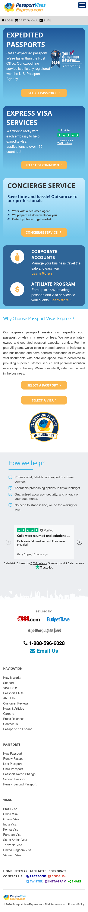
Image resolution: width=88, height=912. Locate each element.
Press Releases (13, 718)
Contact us (10, 724)
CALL (34, 20)
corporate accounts (44, 254)
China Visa (10, 814)
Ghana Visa (11, 819)
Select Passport (42, 93)
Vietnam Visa (12, 855)
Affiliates (38, 871)
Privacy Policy (76, 904)
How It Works (12, 677)
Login (9, 20)
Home (7, 871)
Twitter (36, 881)
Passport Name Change (19, 774)
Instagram (56, 881)
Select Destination (43, 165)
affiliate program (53, 284)
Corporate (57, 871)
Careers (8, 713)
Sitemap (21, 871)
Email (47, 20)
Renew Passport (14, 758)
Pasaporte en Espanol (18, 729)
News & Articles (13, 708)
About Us (9, 698)
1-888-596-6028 (46, 642)
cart (22, 20)
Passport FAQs (13, 693)
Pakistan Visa (12, 834)
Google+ (58, 876)
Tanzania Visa (12, 845)
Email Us (46, 650)
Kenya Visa (10, 829)
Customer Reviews (16, 703)
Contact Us (12, 876)
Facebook (37, 876)
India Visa (9, 824)
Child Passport (13, 769)
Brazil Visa (10, 809)
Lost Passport (12, 763)
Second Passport (14, 779)
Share (76, 881)
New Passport (12, 753)
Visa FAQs (10, 688)
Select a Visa (43, 400)
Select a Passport (42, 385)
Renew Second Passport (20, 784)
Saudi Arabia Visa (15, 839)
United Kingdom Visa (17, 850)
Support (8, 683)
